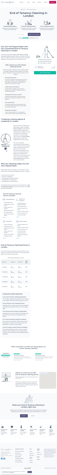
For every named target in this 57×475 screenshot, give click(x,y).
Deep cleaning (17, 453)
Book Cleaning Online (45, 72)
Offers (33, 2)
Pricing (31, 451)
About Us (38, 452)
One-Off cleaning (18, 460)
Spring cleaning (18, 456)
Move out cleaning (18, 454)
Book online (32, 455)
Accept (29, 472)
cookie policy (12, 472)
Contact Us (33, 415)
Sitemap (38, 459)
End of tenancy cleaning (19, 355)
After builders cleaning (19, 458)
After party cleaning (18, 461)
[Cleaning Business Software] (27, 468)
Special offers (31, 458)
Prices (28, 2)
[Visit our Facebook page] (2, 458)
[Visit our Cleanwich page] (4, 458)
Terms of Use (39, 454)
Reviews (39, 2)
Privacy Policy (38, 457)
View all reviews (6, 357)
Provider (31, 462)
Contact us (31, 453)
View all (4, 217)
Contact (45, 2)
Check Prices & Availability (34, 34)
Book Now (53, 2)
